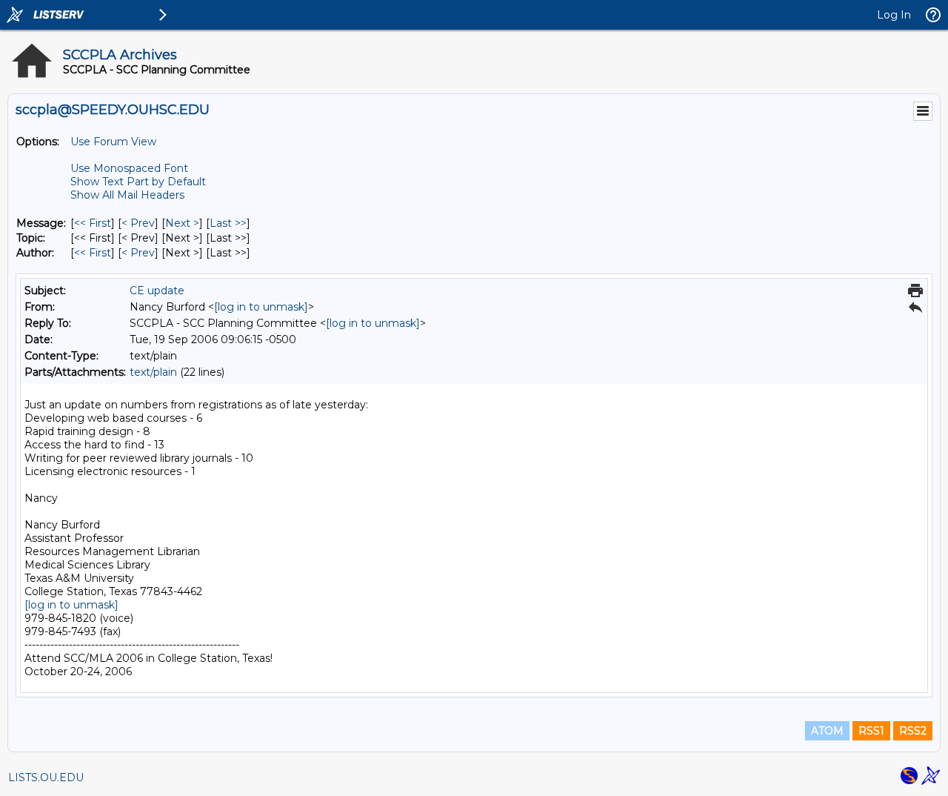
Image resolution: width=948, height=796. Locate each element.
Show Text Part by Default (138, 181)
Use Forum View (113, 141)
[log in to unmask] (261, 307)
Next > (182, 223)
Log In (894, 14)
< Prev (138, 223)
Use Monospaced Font (129, 168)
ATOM (827, 730)
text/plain (153, 372)
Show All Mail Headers (127, 195)
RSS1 (871, 730)
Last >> (228, 223)
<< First (92, 223)
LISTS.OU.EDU (46, 777)
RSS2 (913, 730)
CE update (157, 290)
